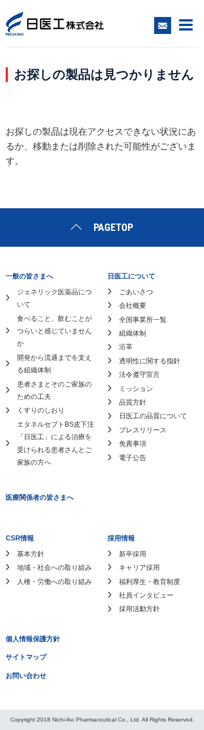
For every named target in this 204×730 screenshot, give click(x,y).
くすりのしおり (41, 410)
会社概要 (132, 306)
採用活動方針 (139, 609)
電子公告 (132, 458)
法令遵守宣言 (139, 375)
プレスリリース (143, 430)
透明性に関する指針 (149, 361)
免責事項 (132, 444)
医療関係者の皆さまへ (40, 497)
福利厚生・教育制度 (149, 582)
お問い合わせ (26, 676)
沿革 (126, 347)
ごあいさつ (136, 292)
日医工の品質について (153, 416)
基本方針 (30, 554)
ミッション (136, 389)
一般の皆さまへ (29, 276)
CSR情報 (20, 538)
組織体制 (132, 333)
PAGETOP (113, 227)
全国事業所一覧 (143, 320)
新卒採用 (132, 554)
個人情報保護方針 (33, 639)
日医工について (131, 276)
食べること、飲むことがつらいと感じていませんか (54, 331)
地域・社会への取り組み (54, 568)
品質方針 (132, 402)
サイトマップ (26, 657)
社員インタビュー (146, 595)
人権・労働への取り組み (54, 582)
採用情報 (121, 538)
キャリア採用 (139, 568)
